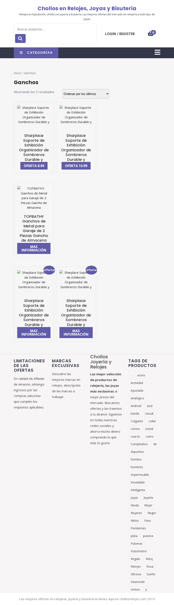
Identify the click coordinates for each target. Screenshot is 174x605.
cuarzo (135, 436)
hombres (137, 467)
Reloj (149, 559)
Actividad (137, 383)
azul (149, 406)
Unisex (135, 589)
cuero (149, 436)
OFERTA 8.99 (34, 165)
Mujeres (136, 513)
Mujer (148, 505)
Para (147, 521)
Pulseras (136, 543)
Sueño (151, 574)
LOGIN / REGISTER (120, 33)
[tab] (157, 52)
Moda (135, 505)
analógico (137, 398)
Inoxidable (138, 482)
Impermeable (140, 475)
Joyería (148, 498)
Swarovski (138, 582)
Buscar (20, 38)
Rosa (149, 566)
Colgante (137, 421)
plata (134, 536)
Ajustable (137, 390)
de (155, 444)
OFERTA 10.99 (76, 165)
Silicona (136, 574)
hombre (136, 459)
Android (136, 406)
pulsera (148, 536)
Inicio (17, 73)
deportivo (137, 452)
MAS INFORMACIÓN (33, 248)
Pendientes (138, 528)
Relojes (136, 566)
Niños (135, 521)
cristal (149, 429)
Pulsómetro (139, 551)
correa (135, 429)
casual (149, 413)
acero (141, 375)
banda (135, 413)
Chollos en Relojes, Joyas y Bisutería (87, 8)
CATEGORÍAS (40, 52)
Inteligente (138, 490)
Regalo (135, 559)
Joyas (134, 498)
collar (152, 421)
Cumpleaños (139, 444)
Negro (151, 513)
